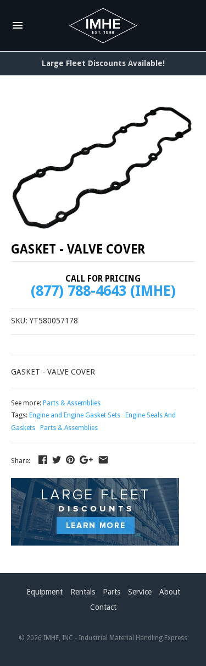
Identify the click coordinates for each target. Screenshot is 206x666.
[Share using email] (103, 459)
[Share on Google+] (86, 459)
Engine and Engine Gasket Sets (74, 415)
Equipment (44, 591)
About (169, 591)
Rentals (82, 591)
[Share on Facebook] (42, 459)
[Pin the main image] (70, 459)
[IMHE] (103, 26)
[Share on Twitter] (56, 459)
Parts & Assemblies (72, 403)
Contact (103, 607)
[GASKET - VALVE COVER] (103, 165)
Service (140, 591)
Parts (111, 591)
